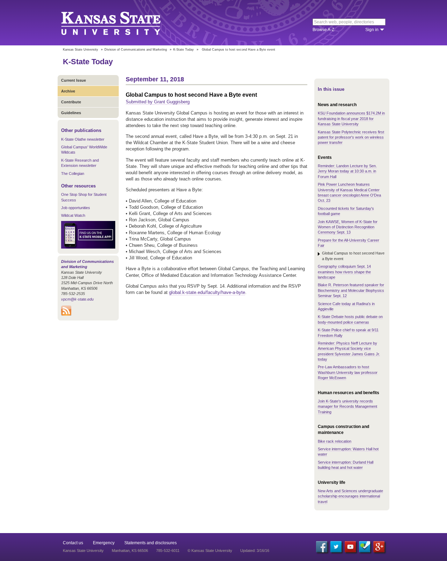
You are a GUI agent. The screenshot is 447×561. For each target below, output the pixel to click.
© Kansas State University (210, 550)
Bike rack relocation (334, 441)
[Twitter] (336, 546)
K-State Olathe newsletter (82, 139)
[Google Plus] (378, 546)
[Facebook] (321, 546)
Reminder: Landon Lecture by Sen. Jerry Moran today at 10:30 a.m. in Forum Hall (347, 171)
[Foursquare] (364, 546)
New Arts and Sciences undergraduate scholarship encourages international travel (350, 496)
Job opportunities (75, 208)
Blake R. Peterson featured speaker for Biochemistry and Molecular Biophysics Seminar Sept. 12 (351, 290)
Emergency (104, 542)
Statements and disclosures (150, 542)
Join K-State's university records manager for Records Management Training (347, 406)
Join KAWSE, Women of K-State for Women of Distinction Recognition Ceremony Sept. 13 (348, 227)
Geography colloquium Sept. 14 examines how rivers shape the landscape (344, 271)
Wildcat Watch (73, 215)
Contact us (73, 542)
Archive (68, 91)
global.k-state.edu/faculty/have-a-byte (207, 292)
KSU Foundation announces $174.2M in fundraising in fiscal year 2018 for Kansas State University (351, 118)
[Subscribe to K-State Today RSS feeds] (66, 314)
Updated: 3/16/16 (254, 550)
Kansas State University (119, 22)
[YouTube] (350, 546)
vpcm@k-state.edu (77, 299)
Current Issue (73, 80)
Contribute (71, 102)
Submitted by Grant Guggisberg (158, 101)
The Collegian (72, 173)
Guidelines (71, 113)
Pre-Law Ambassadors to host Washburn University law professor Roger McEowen (348, 372)
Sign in (372, 29)
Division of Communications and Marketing (135, 49)
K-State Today (183, 49)
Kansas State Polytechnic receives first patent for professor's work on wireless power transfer (351, 137)
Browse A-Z (323, 29)
